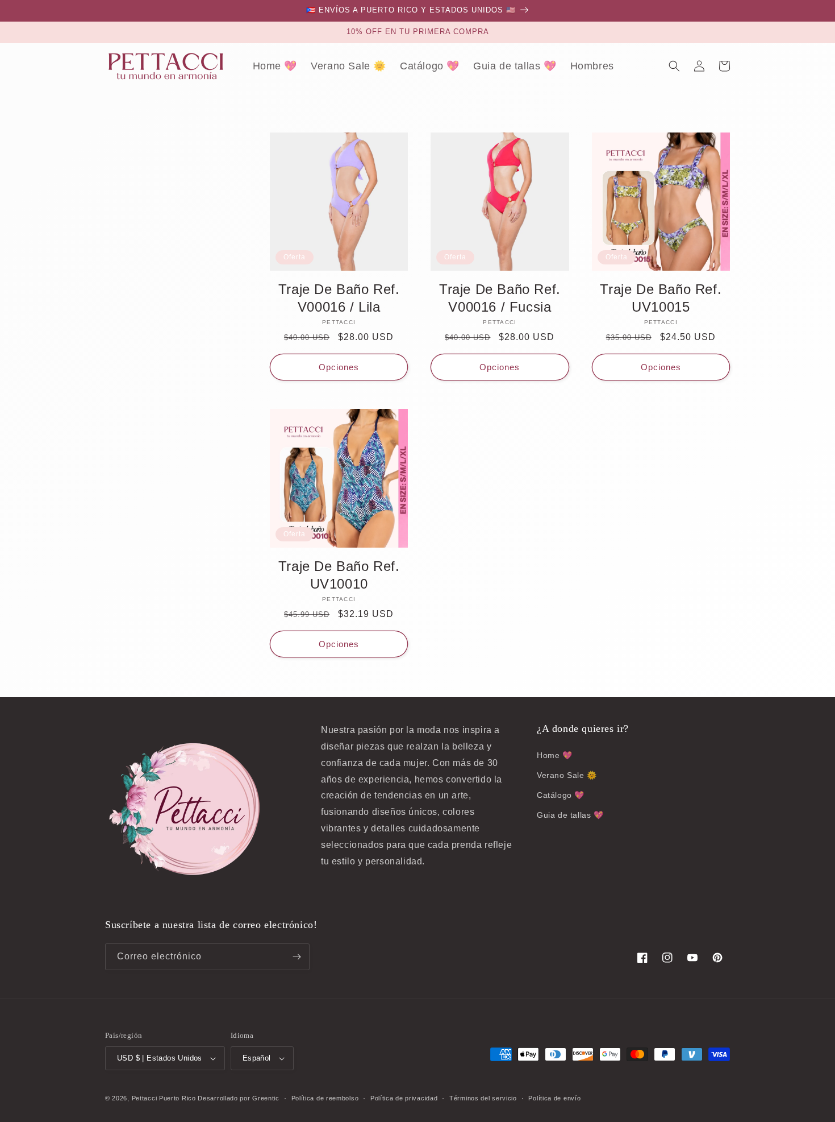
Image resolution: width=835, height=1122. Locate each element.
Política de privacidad (403, 1098)
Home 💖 (555, 755)
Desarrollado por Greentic (238, 1098)
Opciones (339, 367)
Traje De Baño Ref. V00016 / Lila (339, 297)
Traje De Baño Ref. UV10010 (339, 574)
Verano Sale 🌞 (567, 775)
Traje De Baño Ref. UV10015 (660, 297)
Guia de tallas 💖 (570, 814)
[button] (674, 65)
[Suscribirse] (296, 956)
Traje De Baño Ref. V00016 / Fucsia (500, 297)
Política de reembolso (325, 1098)
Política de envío (554, 1098)
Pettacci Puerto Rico (164, 1098)
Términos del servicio (483, 1098)
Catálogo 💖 (560, 795)
